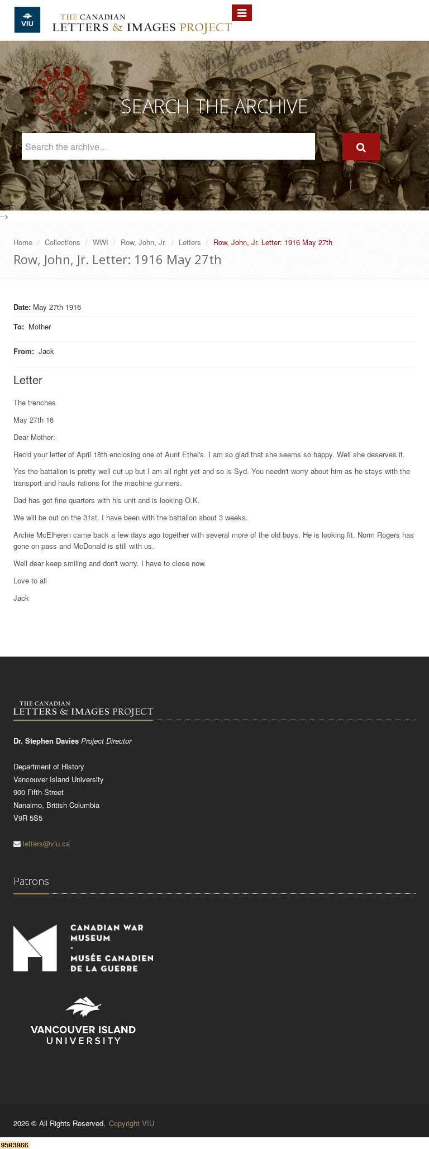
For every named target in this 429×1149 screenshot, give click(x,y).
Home (22, 242)
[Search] (361, 146)
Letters (190, 242)
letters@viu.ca (46, 843)
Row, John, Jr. (143, 242)
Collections (62, 242)
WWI (100, 242)
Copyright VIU (131, 1123)
